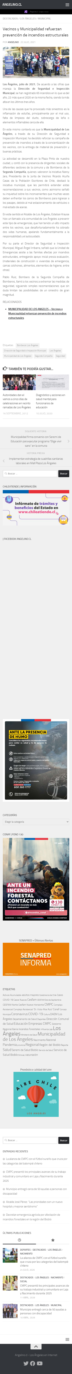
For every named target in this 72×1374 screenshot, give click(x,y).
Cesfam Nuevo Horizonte (31, 1004)
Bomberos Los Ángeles (27, 345)
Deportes (41, 1019)
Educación (21, 1024)
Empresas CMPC (39, 1024)
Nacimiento (39, 1040)
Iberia (15, 1029)
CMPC (48, 1004)
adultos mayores (30, 995)
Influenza (45, 1029)
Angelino (13, 42)
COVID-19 (35, 1014)
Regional (32, 1044)
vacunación (31, 1054)
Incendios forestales (29, 1029)
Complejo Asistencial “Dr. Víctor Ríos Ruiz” (32, 1009)
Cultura (47, 1014)
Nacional (51, 1040)
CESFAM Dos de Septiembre (49, 1000)
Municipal (44, 18)
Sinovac (21, 1055)
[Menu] (67, 4)
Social (23, 1281)
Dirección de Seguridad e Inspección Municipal (25, 350)
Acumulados (15, 995)
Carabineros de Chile (47, 995)
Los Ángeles (28, 18)
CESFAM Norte (10, 1004)
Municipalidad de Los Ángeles (17, 356)
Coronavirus (19, 1014)
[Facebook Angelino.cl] (32, 1363)
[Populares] (52, 1240)
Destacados (10, 18)
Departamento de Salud (25, 1019)
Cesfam (32, 999)
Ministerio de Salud (29, 1035)
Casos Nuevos (20, 1000)
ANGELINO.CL (12, 4)
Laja (50, 1029)
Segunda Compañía (43, 356)
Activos (6, 995)
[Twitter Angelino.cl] (26, 1363)
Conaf (56, 1009)
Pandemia (10, 1045)
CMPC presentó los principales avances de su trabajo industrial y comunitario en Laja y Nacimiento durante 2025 (34, 1176)
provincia (21, 1045)
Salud (7, 1049)
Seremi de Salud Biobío (25, 1050)
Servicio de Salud (46, 1050)
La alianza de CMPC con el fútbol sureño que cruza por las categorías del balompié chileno (44, 1261)
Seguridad (60, 356)
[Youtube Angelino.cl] (39, 1363)
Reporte (64, 1045)
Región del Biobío (49, 1045)
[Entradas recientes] (19, 1240)
